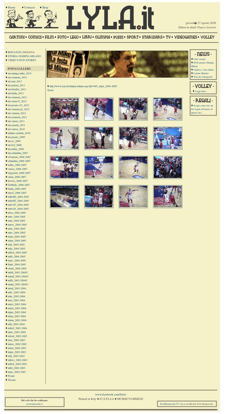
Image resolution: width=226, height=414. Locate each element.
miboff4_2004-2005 (18, 196)
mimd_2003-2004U (18, 276)
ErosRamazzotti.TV (169, 403)
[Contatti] (34, 27)
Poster (11, 376)
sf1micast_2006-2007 (19, 157)
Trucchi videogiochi (203, 76)
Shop (45, 7)
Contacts (29, 7)
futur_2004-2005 (17, 264)
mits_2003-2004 (16, 296)
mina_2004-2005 (17, 236)
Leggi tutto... (201, 91)
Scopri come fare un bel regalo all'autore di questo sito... (202, 109)
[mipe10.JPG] (99, 177)
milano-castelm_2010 (19, 133)
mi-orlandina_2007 (18, 153)
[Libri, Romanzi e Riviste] (87, 39)
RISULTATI (14, 52)
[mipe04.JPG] (168, 119)
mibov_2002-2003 (17, 360)
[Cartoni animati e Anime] (17, 39)
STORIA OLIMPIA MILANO (24, 56)
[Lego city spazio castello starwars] (74, 39)
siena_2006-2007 (17, 176)
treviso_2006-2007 (18, 180)
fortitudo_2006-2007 (19, 184)
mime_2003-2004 (17, 320)
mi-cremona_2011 (17, 117)
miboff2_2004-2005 (18, 200)
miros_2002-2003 (17, 344)
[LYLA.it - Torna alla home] (15, 27)
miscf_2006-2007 (17, 192)
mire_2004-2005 (16, 228)
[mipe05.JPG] (65, 148)
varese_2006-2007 (17, 169)
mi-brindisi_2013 (17, 89)
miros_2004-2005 (17, 224)
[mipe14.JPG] (99, 206)
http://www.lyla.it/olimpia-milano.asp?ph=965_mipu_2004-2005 (83, 86)
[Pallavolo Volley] (207, 39)
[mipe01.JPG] (65, 119)
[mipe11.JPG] (133, 177)
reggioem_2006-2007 (19, 172)
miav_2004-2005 (17, 260)
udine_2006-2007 (17, 165)
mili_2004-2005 (16, 244)
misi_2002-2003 (16, 340)
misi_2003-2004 (16, 300)
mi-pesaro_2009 (16, 137)
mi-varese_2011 (16, 121)
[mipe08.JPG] (168, 148)
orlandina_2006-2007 (19, 161)
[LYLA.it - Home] (110, 29)
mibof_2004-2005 (17, 252)
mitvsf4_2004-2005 (18, 208)
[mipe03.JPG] (133, 119)
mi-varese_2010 (16, 129)
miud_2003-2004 (17, 288)
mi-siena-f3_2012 (17, 101)
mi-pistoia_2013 (16, 85)
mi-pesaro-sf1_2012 (18, 105)
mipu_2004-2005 (17, 240)
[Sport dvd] (132, 39)
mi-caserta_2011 (16, 125)
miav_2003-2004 (17, 332)
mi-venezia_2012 (17, 113)
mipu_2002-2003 (17, 352)
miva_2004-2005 (17, 212)
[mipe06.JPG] (99, 148)
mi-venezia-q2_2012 (18, 109)
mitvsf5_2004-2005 (18, 204)
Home (11, 7)
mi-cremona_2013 (17, 77)
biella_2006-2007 (17, 188)
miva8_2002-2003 (17, 336)
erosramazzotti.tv (34, 403)
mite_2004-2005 (16, 220)
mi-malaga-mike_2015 (19, 73)
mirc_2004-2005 (16, 232)
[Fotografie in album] (62, 39)
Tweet (50, 90)
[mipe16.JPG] (168, 206)
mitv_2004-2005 (16, 216)
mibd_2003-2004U (18, 272)
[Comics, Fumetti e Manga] (35, 39)
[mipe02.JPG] (99, 119)
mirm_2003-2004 (17, 308)
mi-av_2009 (14, 141)
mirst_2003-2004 (17, 304)
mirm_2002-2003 (17, 348)
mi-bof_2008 (15, 145)
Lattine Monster (201, 73)
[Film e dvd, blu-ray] (50, 39)
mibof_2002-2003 (17, 364)
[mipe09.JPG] (65, 177)
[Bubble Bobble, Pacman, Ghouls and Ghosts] (186, 39)
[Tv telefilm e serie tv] (168, 39)
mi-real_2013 (15, 81)
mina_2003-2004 (17, 316)
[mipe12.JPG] (168, 177)
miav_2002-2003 (17, 372)
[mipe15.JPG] (133, 206)
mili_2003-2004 (16, 324)
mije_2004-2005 (16, 248)
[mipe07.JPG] (133, 148)
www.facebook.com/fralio (110, 394)
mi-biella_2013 (16, 93)
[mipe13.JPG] (65, 206)
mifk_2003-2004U (18, 280)
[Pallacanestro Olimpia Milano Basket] (103, 39)
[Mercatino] (53, 27)
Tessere (12, 379)
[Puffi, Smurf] (118, 39)
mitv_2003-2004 (16, 292)
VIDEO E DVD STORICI (22, 60)
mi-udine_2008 (16, 149)
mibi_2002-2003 (16, 368)
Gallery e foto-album (204, 69)
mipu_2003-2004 (17, 312)
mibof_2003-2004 (17, 328)
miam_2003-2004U (18, 284)
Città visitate (200, 59)
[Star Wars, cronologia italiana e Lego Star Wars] (152, 39)
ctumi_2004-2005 (17, 268)
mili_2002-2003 (16, 356)
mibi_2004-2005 (16, 256)
